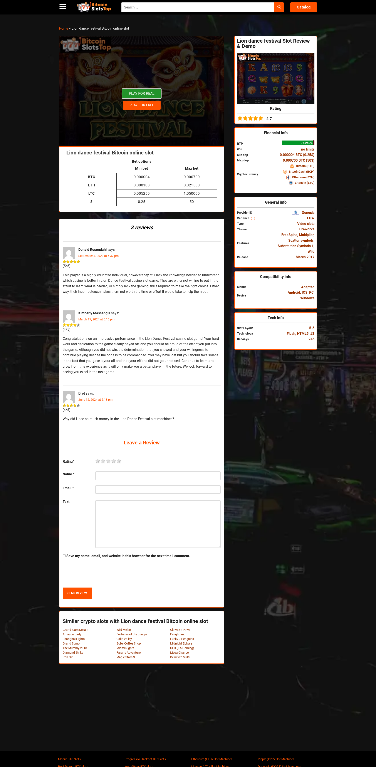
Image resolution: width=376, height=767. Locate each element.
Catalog (304, 7)
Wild (311, 252)
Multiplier (306, 235)
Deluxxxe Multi (180, 657)
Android (294, 292)
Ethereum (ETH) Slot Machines (211, 759)
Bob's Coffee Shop (128, 643)
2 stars (103, 461)
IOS (304, 292)
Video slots (305, 224)
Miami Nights (125, 648)
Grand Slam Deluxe (75, 629)
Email (68, 488)
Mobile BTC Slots (69, 759)
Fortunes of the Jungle (131, 634)
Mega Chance (179, 652)
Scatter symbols (301, 240)
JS (312, 334)
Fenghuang (178, 634)
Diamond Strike (73, 652)
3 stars (108, 461)
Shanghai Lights (74, 638)
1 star (98, 461)
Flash (291, 334)
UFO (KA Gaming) (182, 648)
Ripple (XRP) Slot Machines (276, 759)
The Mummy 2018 (75, 648)
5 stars (119, 461)
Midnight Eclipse (181, 643)
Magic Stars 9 (125, 657)
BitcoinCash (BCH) (301, 171)
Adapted (307, 287)
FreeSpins (289, 235)
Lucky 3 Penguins (182, 638)
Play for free (141, 105)
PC (311, 292)
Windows (307, 298)
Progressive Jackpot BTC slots (145, 759)
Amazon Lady (72, 634)
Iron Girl (68, 657)
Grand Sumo (71, 643)
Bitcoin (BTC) (304, 166)
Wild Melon (123, 629)
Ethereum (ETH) (303, 177)
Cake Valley (124, 638)
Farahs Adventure (128, 652)
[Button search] (279, 7)
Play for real (141, 93)
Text (66, 502)
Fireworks (306, 229)
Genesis (307, 213)
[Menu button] (63, 6)
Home (63, 28)
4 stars (113, 461)
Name (68, 474)
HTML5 (303, 334)
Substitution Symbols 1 (296, 246)
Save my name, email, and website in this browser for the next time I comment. (128, 556)
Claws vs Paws (180, 629)
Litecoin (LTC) (304, 182)
